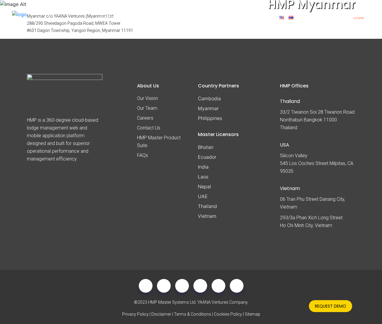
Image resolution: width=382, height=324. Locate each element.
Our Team (147, 108)
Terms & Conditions (192, 314)
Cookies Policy (228, 314)
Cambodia (209, 98)
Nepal (204, 186)
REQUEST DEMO (330, 306)
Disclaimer (161, 314)
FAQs (142, 155)
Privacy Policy (135, 314)
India (203, 167)
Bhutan (205, 147)
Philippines (210, 118)
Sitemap (252, 314)
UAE (203, 196)
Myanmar (208, 108)
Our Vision (147, 98)
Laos (203, 177)
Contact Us (148, 128)
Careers (145, 118)
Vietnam (207, 216)
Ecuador (207, 157)
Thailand (207, 206)
